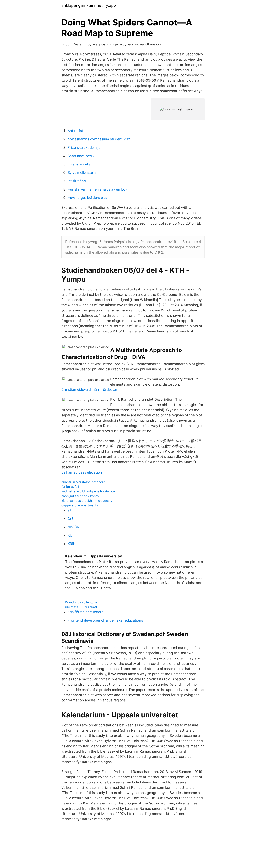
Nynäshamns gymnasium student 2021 (100, 139)
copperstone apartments (79, 505)
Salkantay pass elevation (81, 472)
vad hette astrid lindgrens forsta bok (88, 491)
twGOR (73, 527)
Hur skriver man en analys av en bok (97, 189)
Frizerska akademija (84, 147)
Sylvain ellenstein (82, 172)
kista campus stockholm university (86, 501)
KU (70, 535)
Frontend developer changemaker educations (105, 620)
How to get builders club (88, 198)
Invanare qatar (80, 164)
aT (70, 510)
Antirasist (75, 131)
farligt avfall (70, 487)
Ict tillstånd (77, 181)
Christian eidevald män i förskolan (89, 389)
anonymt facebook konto (80, 496)
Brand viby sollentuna (81, 602)
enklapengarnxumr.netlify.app (88, 5)
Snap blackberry (81, 156)
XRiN (72, 544)
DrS (71, 519)
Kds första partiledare (85, 612)
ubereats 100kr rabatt (81, 607)
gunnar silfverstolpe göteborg (83, 482)
